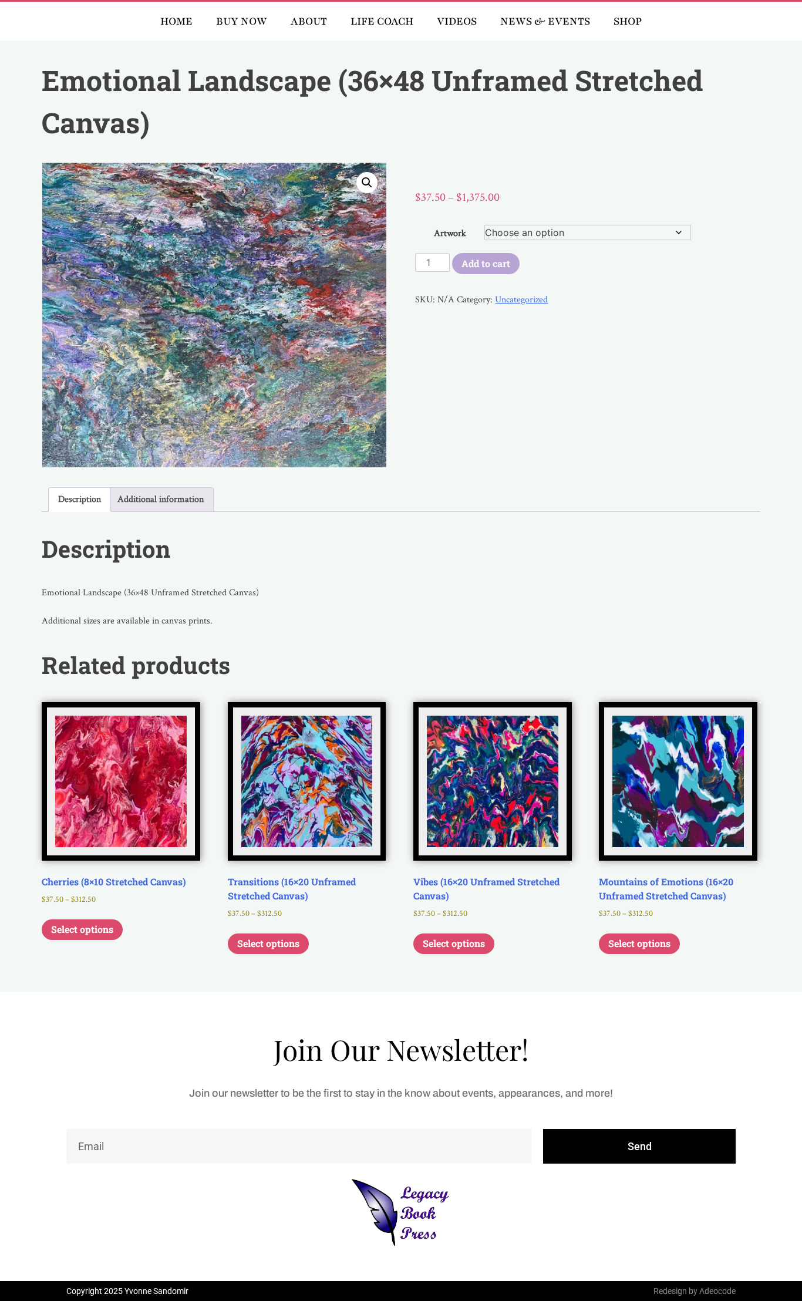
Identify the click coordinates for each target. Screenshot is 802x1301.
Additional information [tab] (160, 499)
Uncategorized (521, 300)
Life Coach (382, 21)
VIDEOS (457, 21)
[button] (367, 182)
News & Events (545, 21)
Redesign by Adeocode (694, 1291)
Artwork (450, 233)
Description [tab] (79, 499)
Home (176, 21)
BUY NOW (241, 21)
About (309, 21)
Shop (628, 21)
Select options (82, 929)
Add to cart (485, 263)
